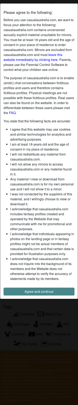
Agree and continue (39, 291)
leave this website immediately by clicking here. (33, 57)
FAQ (12, 112)
